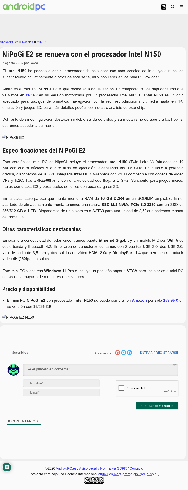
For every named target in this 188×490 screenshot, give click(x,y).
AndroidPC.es (9, 42)
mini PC (42, 42)
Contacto (136, 468)
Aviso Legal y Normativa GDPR (103, 468)
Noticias (27, 42)
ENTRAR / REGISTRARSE (158, 352)
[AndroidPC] (24, 7)
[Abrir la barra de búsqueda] (172, 7)
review (31, 95)
